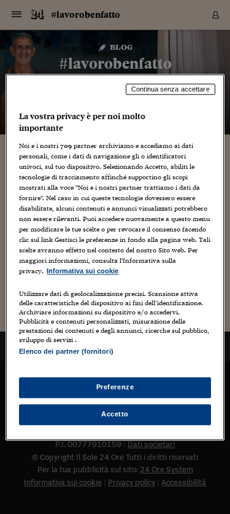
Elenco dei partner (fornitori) (66, 351)
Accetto (115, 414)
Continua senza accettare (170, 89)
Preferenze (115, 387)
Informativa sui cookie (82, 271)
